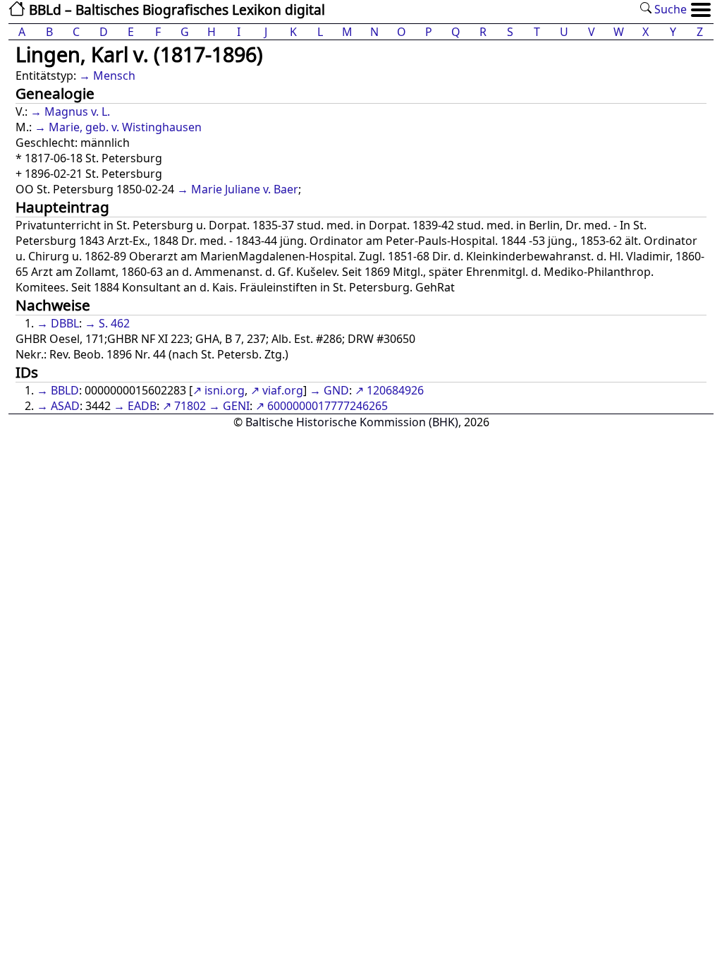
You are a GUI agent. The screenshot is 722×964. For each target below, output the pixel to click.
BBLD (65, 390)
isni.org (224, 390)
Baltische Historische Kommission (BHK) (351, 422)
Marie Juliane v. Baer (244, 189)
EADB (142, 406)
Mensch (114, 75)
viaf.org (282, 390)
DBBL (65, 323)
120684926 (395, 390)
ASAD (65, 406)
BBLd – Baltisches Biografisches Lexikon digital (175, 9)
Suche (669, 9)
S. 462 (114, 323)
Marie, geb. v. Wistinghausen (125, 127)
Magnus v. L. (77, 111)
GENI (236, 406)
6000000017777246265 (327, 406)
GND (336, 390)
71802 (190, 406)
